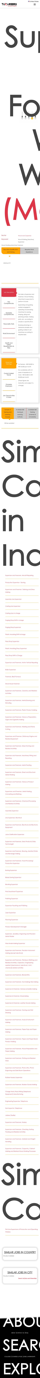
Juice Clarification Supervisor (14, 834)
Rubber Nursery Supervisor (13, 1077)
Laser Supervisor (10, 913)
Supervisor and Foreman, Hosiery (16, 1122)
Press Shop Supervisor (12, 641)
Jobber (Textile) (10, 1115)
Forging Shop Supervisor (13, 627)
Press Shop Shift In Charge (13, 655)
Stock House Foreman (12, 684)
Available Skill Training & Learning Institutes (20, 413)
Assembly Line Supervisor (13, 599)
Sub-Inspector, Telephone (13, 1108)
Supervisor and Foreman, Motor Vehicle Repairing (21, 662)
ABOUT (13, 1333)
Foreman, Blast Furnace (13, 676)
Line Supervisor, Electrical (13, 818)
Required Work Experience (29, 251)
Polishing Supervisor (11, 898)
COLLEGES (7, 1356)
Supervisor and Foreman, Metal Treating (18, 765)
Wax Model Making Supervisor (15, 943)
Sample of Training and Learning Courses (7, 413)
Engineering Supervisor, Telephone (16, 1101)
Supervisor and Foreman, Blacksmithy (17, 975)
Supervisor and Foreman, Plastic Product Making (21, 710)
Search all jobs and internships (27, 1278)
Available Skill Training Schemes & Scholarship (32, 413)
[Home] (9, 5)
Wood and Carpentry (24, 235)
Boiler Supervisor (10, 670)
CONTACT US (20, 1333)
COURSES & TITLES (17, 1356)
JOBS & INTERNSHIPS (29, 1356)
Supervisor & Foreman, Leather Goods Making (20, 1003)
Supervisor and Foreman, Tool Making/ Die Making (21, 982)
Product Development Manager (16, 927)
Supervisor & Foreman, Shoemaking (17, 996)
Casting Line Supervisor (12, 606)
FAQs (26, 1333)
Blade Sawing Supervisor (13, 877)
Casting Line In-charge (12, 613)
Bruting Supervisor (11, 870)
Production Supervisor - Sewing (15, 582)
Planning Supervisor (11, 920)
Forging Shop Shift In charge (14, 620)
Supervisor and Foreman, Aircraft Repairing (19, 575)
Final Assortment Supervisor (14, 891)
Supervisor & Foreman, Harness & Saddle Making (21, 989)
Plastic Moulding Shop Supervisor (16, 648)
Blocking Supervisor (11, 884)
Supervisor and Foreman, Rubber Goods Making (21, 1084)
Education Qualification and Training (10, 251)
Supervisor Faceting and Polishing (16, 905)
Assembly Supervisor (11, 811)
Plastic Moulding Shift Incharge (15, 634)
